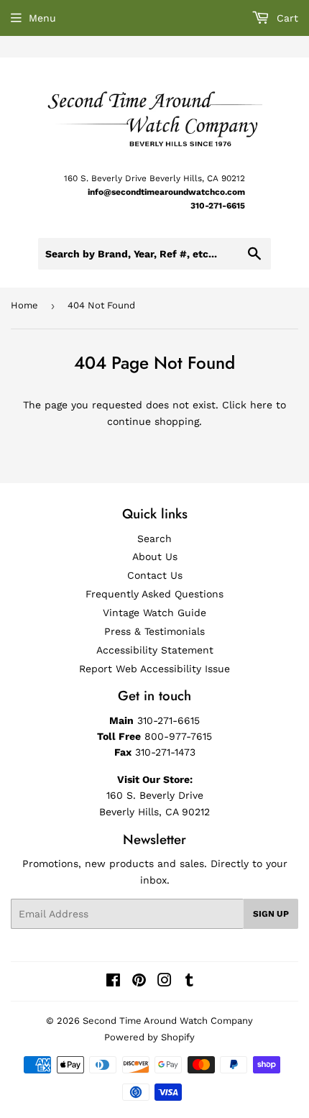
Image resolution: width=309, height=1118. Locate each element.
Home (24, 305)
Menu (42, 18)
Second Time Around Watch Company (168, 1020)
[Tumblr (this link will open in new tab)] (189, 982)
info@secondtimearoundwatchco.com (166, 192)
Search (154, 538)
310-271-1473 (165, 752)
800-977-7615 (178, 736)
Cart (285, 18)
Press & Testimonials (154, 631)
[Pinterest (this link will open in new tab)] (139, 982)
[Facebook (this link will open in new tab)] (113, 982)
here (261, 405)
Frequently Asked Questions (154, 594)
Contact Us (155, 575)
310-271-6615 (217, 206)
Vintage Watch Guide (154, 612)
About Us (154, 556)
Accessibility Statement (154, 650)
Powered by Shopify (149, 1037)
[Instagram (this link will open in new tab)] (164, 982)
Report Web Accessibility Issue (154, 668)
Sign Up (271, 914)
